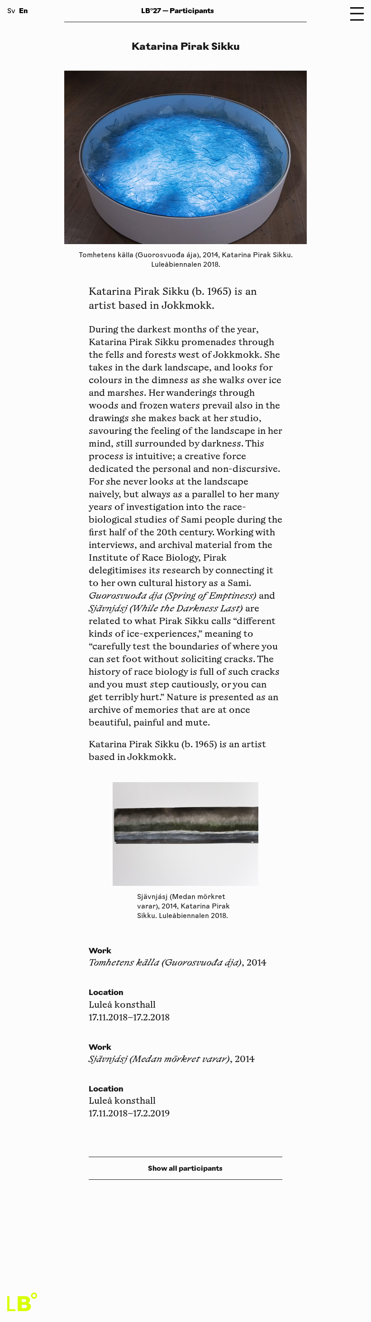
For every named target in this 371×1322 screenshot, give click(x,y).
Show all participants (185, 1168)
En (23, 10)
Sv (11, 11)
